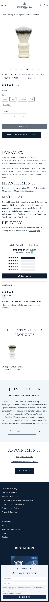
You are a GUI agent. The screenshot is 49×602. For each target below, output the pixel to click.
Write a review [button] (24, 275)
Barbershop (7, 521)
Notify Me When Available (21, 134)
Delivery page (34, 230)
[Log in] (40, 5)
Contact (5, 537)
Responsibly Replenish (11, 529)
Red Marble (7, 105)
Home (4, 15)
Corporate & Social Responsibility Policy (18, 500)
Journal (5, 525)
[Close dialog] (46, 567)
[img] (7, 292)
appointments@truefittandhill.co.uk (24, 461)
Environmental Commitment (13, 504)
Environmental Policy (10, 508)
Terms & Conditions (10, 496)
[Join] (39, 431)
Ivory (5, 99)
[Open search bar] (7, 5)
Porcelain (22, 99)
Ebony (13, 99)
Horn (31, 99)
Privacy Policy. (19, 588)
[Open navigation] (2, 5)
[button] (24, 42)
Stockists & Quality (9, 488)
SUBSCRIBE (24, 596)
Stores (4, 533)
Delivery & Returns (9, 492)
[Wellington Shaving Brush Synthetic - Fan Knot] (12, 352)
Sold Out (24, 126)
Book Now (25, 470)
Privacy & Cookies (9, 512)
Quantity (5, 111)
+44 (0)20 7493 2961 (24, 456)
